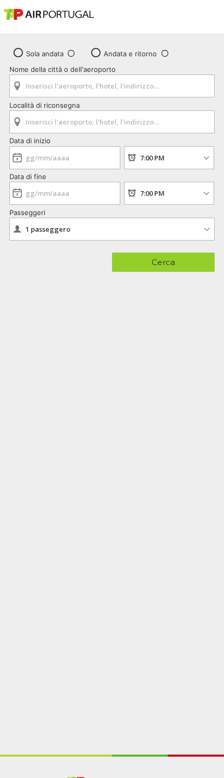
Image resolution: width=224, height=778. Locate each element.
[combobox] (112, 83)
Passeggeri (27, 212)
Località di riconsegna (44, 105)
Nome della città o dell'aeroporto (62, 69)
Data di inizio (30, 140)
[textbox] (112, 85)
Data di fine (27, 176)
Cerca (163, 262)
